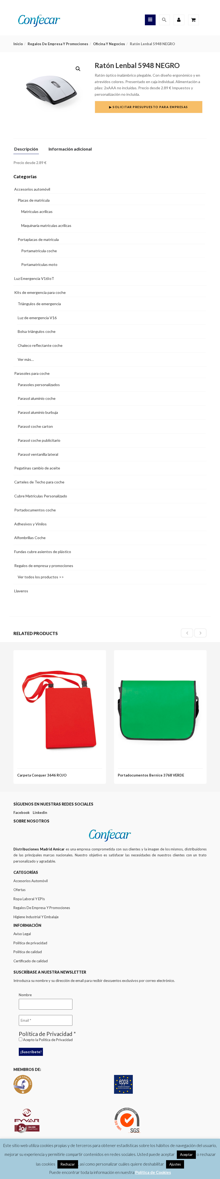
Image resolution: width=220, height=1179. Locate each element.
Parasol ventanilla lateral (38, 454)
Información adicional (70, 149)
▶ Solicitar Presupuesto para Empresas (148, 107)
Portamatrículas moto (39, 264)
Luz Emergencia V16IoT (34, 278)
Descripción (26, 149)
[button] (78, 69)
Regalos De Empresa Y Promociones (41, 908)
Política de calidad (27, 952)
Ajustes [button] (175, 1164)
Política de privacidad (30, 943)
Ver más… (26, 359)
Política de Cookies (153, 1172)
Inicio (18, 44)
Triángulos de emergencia (39, 303)
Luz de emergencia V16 (37, 317)
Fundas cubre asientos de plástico (42, 551)
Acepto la (47, 1040)
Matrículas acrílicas (37, 211)
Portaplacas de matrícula (38, 239)
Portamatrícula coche (39, 250)
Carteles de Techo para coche (39, 482)
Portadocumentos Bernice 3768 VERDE (151, 775)
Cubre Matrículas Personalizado (40, 496)
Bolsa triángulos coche (37, 331)
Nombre (25, 995)
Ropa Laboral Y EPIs (29, 899)
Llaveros (21, 591)
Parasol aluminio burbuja (38, 412)
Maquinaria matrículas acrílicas (46, 225)
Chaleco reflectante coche (40, 345)
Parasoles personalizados (39, 384)
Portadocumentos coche (35, 510)
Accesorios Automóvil (30, 881)
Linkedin (40, 812)
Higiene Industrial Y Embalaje (35, 917)
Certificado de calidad (30, 961)
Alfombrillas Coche (30, 537)
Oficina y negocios (109, 44)
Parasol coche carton (35, 426)
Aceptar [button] (186, 1154)
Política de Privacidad (56, 1040)
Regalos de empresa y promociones (58, 44)
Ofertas (19, 890)
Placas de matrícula (34, 200)
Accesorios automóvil (32, 189)
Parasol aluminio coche (37, 398)
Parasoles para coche (32, 373)
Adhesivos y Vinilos (30, 524)
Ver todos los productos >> (41, 577)
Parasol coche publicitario (39, 440)
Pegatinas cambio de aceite (37, 468)
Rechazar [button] (68, 1164)
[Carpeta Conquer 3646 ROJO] (59, 659)
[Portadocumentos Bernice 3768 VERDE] (160, 659)
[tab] (28, 150)
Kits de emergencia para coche (40, 292)
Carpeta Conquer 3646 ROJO (42, 775)
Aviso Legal (22, 934)
